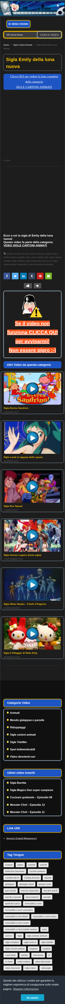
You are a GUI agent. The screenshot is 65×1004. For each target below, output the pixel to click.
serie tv (8, 936)
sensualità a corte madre (44, 916)
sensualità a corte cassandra (19, 910)
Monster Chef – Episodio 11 (27, 812)
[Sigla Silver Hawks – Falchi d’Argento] (32, 585)
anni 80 (17, 254)
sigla (46, 257)
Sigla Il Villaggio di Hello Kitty (20, 653)
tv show (8, 962)
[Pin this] (40, 276)
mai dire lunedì (50, 891)
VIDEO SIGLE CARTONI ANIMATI (25, 245)
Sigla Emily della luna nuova (39, 261)
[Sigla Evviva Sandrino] (32, 389)
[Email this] (48, 276)
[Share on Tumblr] (31, 276)
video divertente (42, 962)
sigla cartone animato (37, 936)
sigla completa (18, 261)
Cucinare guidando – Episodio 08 (31, 797)
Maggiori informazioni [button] (26, 989)
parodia (47, 897)
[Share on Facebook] (7, 276)
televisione (38, 955)
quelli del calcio (12, 903)
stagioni (46, 949)
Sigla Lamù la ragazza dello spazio (23, 457)
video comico (24, 962)
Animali (15, 712)
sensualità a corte (33, 903)
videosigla (48, 264)
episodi (47, 878)
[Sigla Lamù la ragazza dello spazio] (32, 438)
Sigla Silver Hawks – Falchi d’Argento (25, 604)
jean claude (10, 891)
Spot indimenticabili (22, 749)
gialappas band (26, 884)
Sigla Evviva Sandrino (16, 408)
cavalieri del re (51, 254)
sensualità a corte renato (17, 923)
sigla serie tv (30, 942)
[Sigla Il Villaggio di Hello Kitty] (32, 634)
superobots (23, 264)
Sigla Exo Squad (13, 506)
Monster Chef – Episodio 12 (27, 804)
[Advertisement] (32, 125)
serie (44, 929)
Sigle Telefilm (18, 742)
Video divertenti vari (22, 756)
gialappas (9, 884)
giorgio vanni (24, 257)
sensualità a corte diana (16, 916)
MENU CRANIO (19, 24)
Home (6, 45)
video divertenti (36, 264)
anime (10, 254)
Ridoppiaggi (18, 727)
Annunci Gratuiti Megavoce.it (21, 838)
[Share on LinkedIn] (23, 276)
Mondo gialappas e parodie (27, 720)
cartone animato (37, 254)
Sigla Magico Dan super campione (31, 790)
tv (49, 955)
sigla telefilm (47, 942)
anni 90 (25, 254)
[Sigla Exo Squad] (32, 486)
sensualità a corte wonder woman (21, 929)
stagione (34, 949)
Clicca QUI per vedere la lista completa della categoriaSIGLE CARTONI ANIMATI (34, 82)
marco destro (37, 257)
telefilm (24, 955)
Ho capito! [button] (32, 997)
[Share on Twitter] (15, 276)
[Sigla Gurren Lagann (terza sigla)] (32, 536)
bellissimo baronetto (14, 871)
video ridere (30, 968)
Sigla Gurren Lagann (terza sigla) (22, 555)
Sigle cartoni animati (22, 45)
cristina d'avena (31, 878)
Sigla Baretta (18, 782)
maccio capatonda (29, 891)
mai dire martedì (13, 897)
